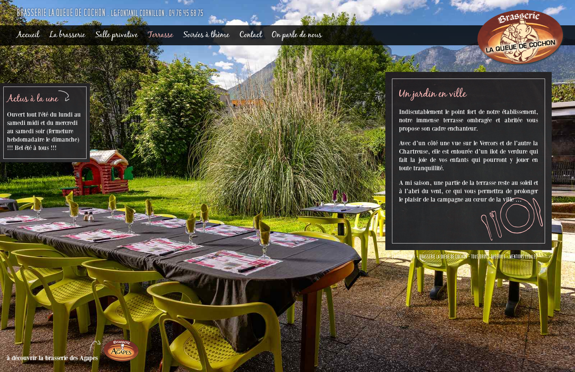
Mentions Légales (523, 256)
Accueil (28, 35)
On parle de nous (297, 35)
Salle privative (116, 35)
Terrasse (160, 35)
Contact (250, 35)
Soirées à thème (206, 35)
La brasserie (67, 35)
